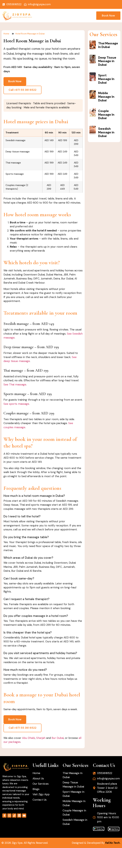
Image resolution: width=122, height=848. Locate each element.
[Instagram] (9, 815)
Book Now (14, 81)
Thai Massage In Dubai (108, 45)
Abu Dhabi (28, 738)
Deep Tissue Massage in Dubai (107, 61)
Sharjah (40, 738)
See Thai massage (14, 384)
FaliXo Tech (112, 843)
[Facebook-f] (4, 815)
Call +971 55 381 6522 (22, 90)
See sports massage (16, 404)
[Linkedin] (19, 815)
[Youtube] (24, 815)
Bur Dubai (58, 738)
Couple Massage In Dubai (106, 114)
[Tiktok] (14, 815)
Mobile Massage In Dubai (106, 96)
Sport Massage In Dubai (106, 79)
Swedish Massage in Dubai (106, 132)
